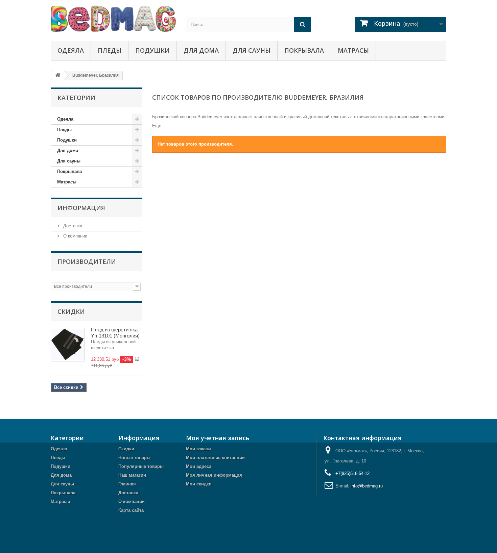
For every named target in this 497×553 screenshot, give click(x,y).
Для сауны (251, 50)
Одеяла (70, 50)
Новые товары (134, 457)
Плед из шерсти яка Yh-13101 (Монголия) (115, 332)
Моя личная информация (214, 475)
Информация (81, 208)
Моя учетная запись (218, 438)
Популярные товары (141, 466)
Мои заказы (198, 448)
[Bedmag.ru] (113, 18)
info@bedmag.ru (367, 485)
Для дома (201, 50)
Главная (127, 483)
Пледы (109, 50)
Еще (156, 125)
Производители (86, 261)
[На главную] (57, 75)
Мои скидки (199, 483)
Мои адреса (198, 466)
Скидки (71, 311)
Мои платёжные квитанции (215, 457)
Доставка (72, 225)
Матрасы (353, 50)
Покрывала (304, 50)
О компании (74, 235)
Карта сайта (131, 510)
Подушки (152, 50)
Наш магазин (132, 475)
